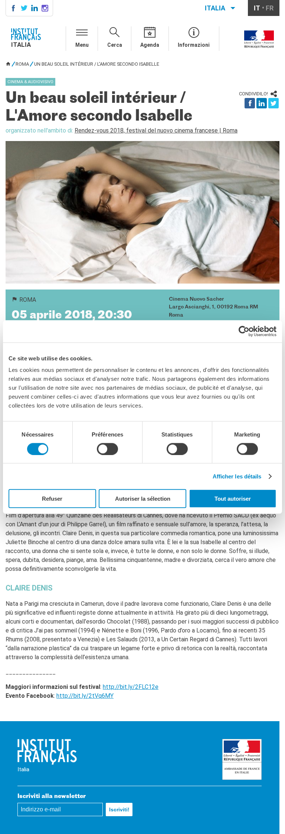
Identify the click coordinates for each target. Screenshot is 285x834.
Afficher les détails (237, 476)
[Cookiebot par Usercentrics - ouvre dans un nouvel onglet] (244, 331)
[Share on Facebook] (250, 103)
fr (269, 8)
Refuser (52, 499)
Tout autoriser (232, 499)
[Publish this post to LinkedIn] (261, 103)
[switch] (107, 449)
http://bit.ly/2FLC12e (130, 686)
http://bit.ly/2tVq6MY (85, 695)
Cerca (114, 45)
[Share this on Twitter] (273, 103)
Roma (22, 64)
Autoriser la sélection (142, 499)
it (257, 8)
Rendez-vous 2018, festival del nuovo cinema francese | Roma (156, 130)
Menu (82, 45)
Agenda (149, 45)
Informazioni (194, 45)
